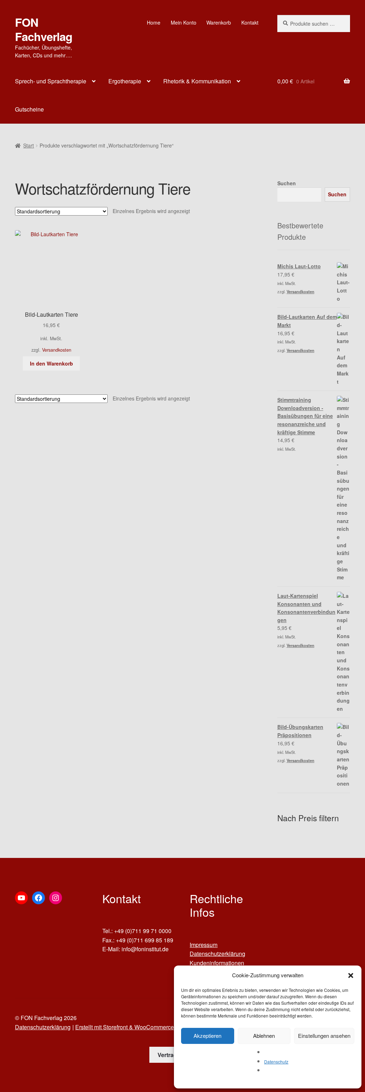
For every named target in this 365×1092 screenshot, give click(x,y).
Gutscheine (29, 109)
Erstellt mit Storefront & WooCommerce (124, 1027)
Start (28, 145)
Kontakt (249, 22)
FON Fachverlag (43, 29)
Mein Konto (183, 22)
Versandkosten (56, 350)
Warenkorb (218, 22)
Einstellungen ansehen (324, 1035)
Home (153, 22)
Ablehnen (264, 1035)
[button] (350, 975)
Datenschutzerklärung (217, 953)
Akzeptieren (207, 1035)
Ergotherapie (124, 81)
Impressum (203, 945)
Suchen (286, 183)
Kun (195, 963)
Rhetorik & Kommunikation (197, 81)
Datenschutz (276, 1062)
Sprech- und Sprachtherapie (50, 81)
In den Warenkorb (51, 363)
